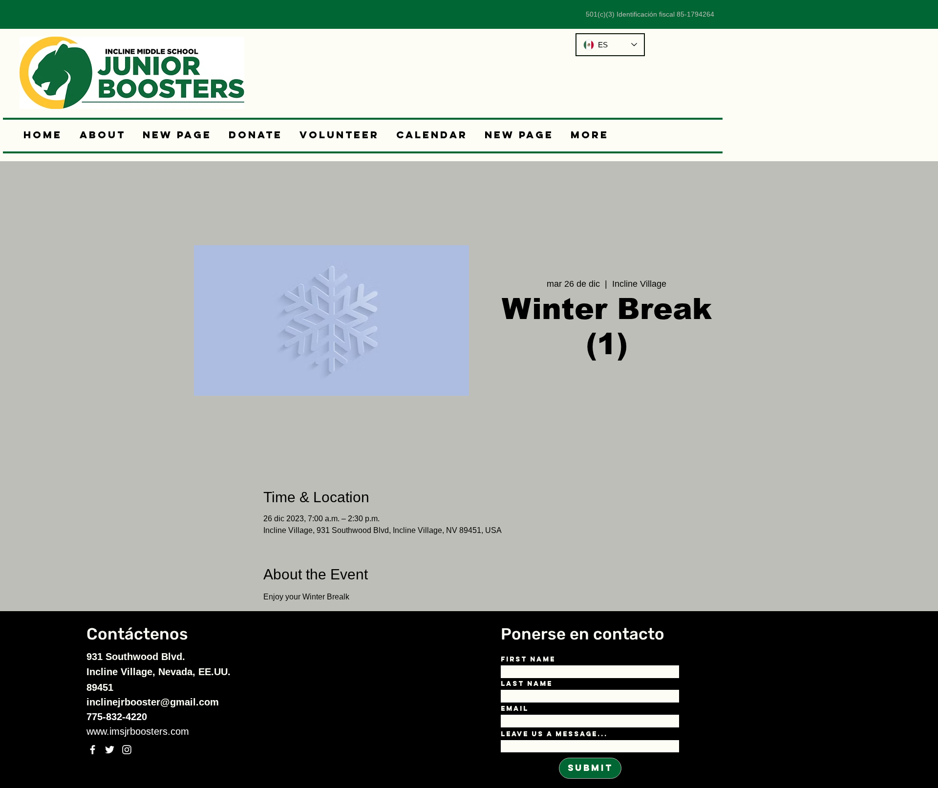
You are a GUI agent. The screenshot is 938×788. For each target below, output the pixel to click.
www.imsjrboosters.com (137, 731)
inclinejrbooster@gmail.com (152, 702)
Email (515, 709)
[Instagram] (127, 750)
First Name (528, 659)
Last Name (527, 684)
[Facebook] (92, 750)
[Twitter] (110, 750)
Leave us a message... (554, 734)
